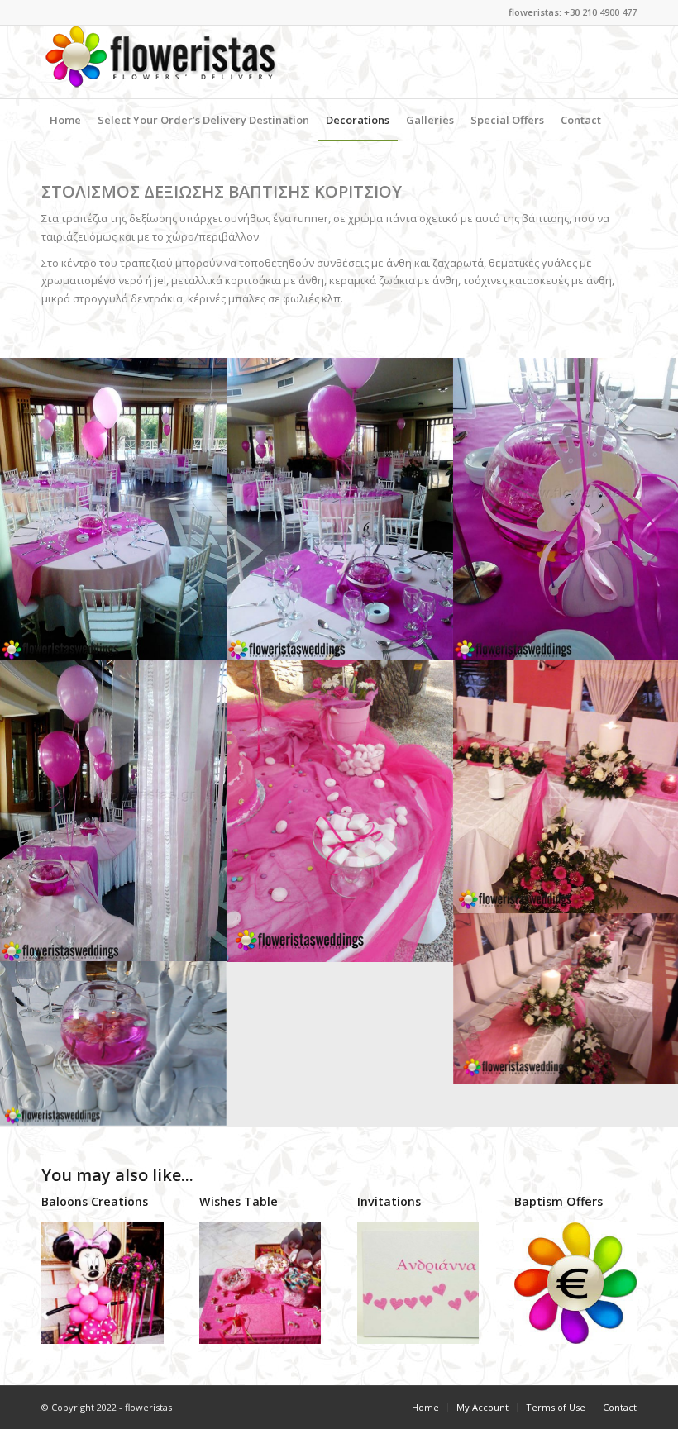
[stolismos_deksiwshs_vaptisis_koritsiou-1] (340, 811)
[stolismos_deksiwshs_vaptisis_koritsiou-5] (113, 509)
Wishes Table (238, 1201)
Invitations (389, 1201)
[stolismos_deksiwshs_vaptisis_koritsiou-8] (113, 810)
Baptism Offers (558, 1201)
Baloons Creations (94, 1201)
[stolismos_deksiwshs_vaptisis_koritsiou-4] (113, 1043)
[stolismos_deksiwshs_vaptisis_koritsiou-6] (340, 509)
